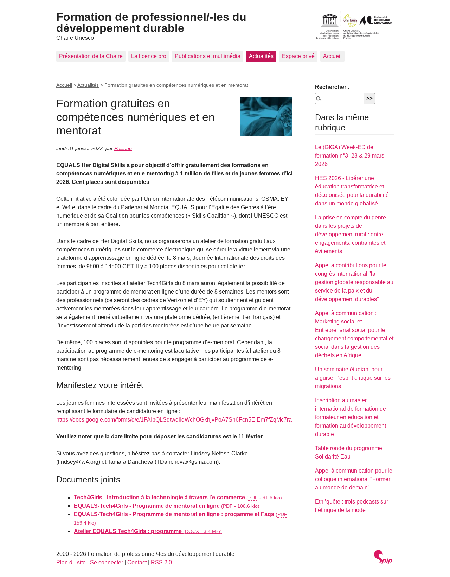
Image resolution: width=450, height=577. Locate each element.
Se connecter (106, 562)
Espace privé (298, 56)
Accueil (332, 56)
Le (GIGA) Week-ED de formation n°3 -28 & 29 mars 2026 (349, 155)
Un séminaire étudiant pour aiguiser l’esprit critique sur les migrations (353, 377)
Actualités (261, 56)
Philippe (123, 148)
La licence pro (148, 56)
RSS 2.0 (161, 562)
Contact (137, 562)
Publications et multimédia (207, 56)
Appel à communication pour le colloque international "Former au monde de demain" (353, 479)
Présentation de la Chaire (91, 56)
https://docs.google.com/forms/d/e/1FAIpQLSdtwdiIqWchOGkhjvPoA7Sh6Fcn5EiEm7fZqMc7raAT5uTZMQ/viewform (200, 420)
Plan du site (71, 562)
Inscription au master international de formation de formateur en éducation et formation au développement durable (350, 417)
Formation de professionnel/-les (151, 22)
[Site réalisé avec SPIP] (383, 558)
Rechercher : (332, 87)
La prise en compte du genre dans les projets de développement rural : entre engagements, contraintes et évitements (350, 234)
